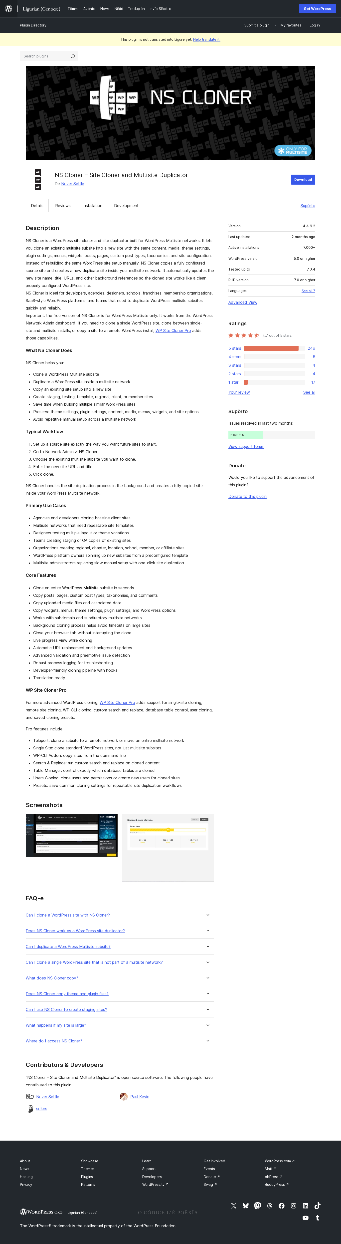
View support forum (246, 446)
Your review (239, 392)
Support (149, 1169)
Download (303, 179)
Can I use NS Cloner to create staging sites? (66, 1009)
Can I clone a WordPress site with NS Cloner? (68, 915)
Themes (88, 1169)
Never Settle (72, 183)
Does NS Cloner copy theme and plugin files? (67, 993)
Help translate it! (206, 39)
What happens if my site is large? (56, 1025)
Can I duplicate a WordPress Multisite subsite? (68, 946)
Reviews (63, 205)
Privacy (26, 1184)
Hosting (26, 1177)
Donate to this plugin (247, 496)
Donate (212, 1177)
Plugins (87, 1177)
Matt (271, 1169)
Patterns (88, 1184)
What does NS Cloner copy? (52, 978)
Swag (210, 1184)
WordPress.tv (155, 1184)
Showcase (89, 1161)
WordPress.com (280, 1161)
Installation (92, 205)
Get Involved (214, 1161)
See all (309, 392)
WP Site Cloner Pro (173, 330)
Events (209, 1169)
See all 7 (308, 291)
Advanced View (242, 302)
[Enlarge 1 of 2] (111, 820)
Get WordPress (317, 8)
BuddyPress (277, 1184)
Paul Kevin (139, 1096)
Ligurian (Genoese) (82, 1213)
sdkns (41, 1108)
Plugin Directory (33, 25)
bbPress (274, 1177)
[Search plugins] (73, 56)
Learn (147, 1161)
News (24, 1169)
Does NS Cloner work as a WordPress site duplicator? (75, 931)
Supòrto (308, 205)
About (25, 1161)
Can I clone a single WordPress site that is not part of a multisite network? (94, 962)
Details (37, 205)
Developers (152, 1177)
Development (126, 205)
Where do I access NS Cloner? (54, 1041)
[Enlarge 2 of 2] (207, 820)
